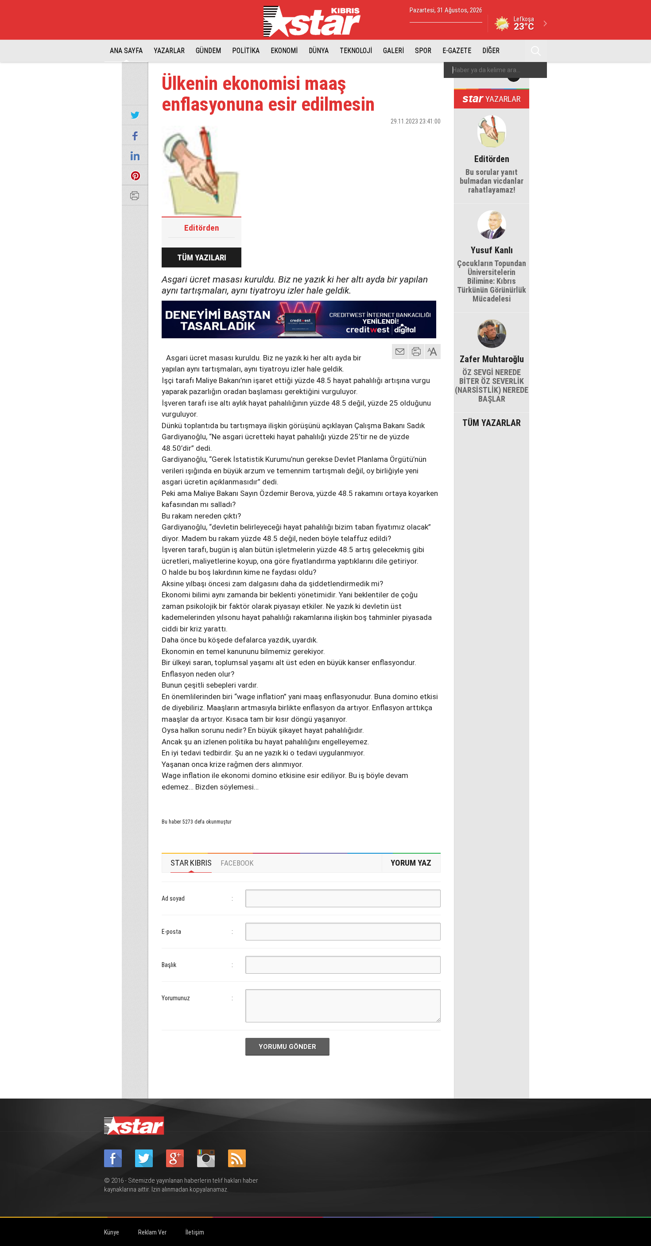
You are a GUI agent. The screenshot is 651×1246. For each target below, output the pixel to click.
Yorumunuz (176, 998)
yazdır (416, 351)
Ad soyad (173, 898)
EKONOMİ (284, 50)
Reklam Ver (152, 1232)
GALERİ (393, 50)
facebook (385, 137)
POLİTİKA (246, 50)
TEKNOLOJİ (356, 50)
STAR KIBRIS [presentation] (191, 863)
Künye (111, 1232)
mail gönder (400, 351)
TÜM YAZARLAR (491, 422)
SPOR (423, 50)
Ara (536, 51)
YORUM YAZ (411, 863)
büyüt (433, 351)
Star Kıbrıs (317, 21)
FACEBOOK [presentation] (237, 863)
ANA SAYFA (126, 50)
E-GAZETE (456, 50)
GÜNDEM (208, 50)
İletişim (195, 1232)
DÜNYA (319, 50)
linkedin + (429, 137)
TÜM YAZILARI (201, 257)
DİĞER (491, 50)
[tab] (191, 863)
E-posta (171, 931)
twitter (407, 137)
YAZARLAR (169, 50)
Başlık (169, 964)
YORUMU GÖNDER (287, 1047)
